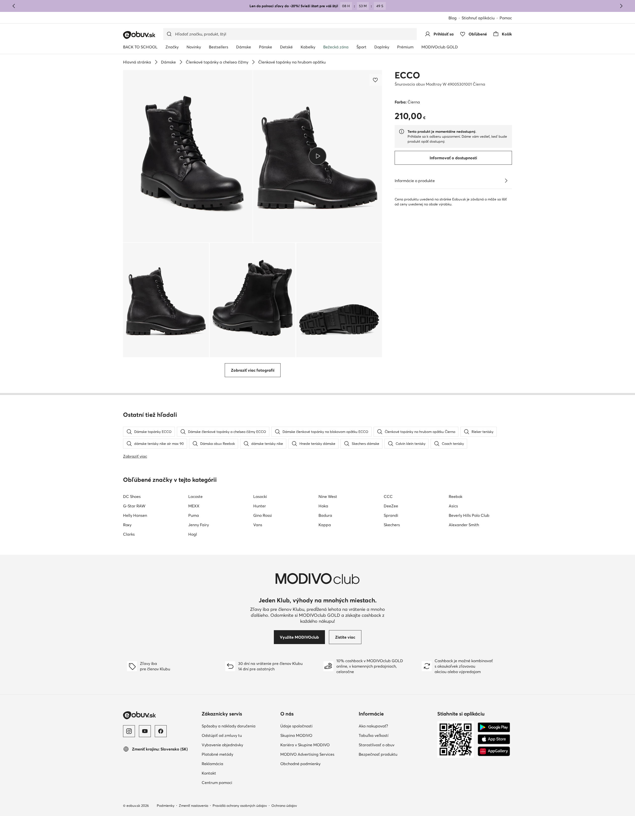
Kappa (324, 524)
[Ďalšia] (621, 6)
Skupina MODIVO (296, 735)
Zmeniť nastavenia (193, 805)
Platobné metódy (217, 754)
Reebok (455, 496)
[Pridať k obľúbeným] (375, 80)
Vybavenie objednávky (222, 744)
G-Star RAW (134, 505)
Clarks (129, 534)
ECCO (407, 75)
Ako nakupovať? (373, 725)
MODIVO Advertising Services (307, 754)
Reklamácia (212, 763)
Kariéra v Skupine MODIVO (305, 744)
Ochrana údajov (284, 805)
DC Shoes (132, 496)
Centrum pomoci (217, 782)
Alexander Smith (464, 524)
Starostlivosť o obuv (376, 744)
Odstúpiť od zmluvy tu (222, 735)
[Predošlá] (14, 6)
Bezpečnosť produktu (378, 754)
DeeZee (391, 505)
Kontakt (209, 773)
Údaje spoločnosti (296, 725)
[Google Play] (494, 727)
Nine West (327, 496)
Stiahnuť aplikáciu (478, 17)
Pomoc (506, 17)
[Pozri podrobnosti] (506, 181)
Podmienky (165, 805)
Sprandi (391, 515)
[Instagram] (129, 731)
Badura (325, 515)
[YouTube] (145, 731)
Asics (453, 505)
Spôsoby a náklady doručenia (228, 725)
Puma (193, 515)
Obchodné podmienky (300, 763)
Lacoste (195, 496)
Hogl (192, 534)
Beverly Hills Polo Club (469, 515)
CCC (388, 496)
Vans (257, 524)
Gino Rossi (262, 515)
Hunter (259, 505)
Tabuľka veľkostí (373, 735)
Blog (452, 17)
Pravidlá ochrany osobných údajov (240, 805)
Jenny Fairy (198, 524)
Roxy (127, 524)
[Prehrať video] (317, 156)
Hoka (323, 505)
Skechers (392, 524)
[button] (188, 156)
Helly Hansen (135, 515)
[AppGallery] (494, 751)
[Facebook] (161, 731)
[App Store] (494, 739)
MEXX (193, 505)
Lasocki (260, 496)
